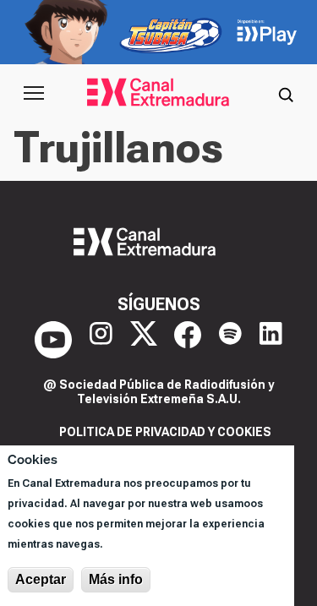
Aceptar (40, 579)
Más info (116, 579)
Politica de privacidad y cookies (165, 432)
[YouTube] (53, 339)
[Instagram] (101, 339)
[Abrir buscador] (285, 93)
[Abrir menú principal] (33, 93)
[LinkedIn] (271, 339)
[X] (143, 339)
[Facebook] (187, 339)
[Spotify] (230, 339)
